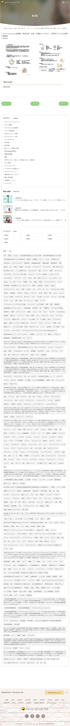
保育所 (30, 591)
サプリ (19, 506)
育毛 (53, 380)
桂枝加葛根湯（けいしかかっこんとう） (13, 308)
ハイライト (58, 440)
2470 (14, 281)
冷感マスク (12, 315)
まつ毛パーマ (7, 437)
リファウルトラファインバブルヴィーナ (41, 608)
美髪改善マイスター (45, 587)
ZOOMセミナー (7, 326)
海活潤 (27, 526)
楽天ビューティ (15, 354)
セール (22, 526)
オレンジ (62, 293)
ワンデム (21, 648)
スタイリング (60, 376)
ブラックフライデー (55, 396)
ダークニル (22, 662)
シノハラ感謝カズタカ (21, 270)
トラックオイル (33, 459)
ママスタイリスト (51, 459)
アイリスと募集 (55, 587)
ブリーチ (63, 444)
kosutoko (9, 569)
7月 (37, 319)
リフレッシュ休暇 (61, 487)
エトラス (47, 537)
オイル (5, 440)
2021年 (28, 239)
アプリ (24, 278)
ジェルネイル (29, 437)
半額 (14, 565)
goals (37, 494)
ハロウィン (6, 448)
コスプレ (13, 448)
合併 (59, 323)
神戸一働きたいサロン (9, 270)
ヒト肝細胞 (27, 380)
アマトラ (11, 440)
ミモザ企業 (21, 595)
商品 (16, 400)
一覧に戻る (35, 104)
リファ (40, 444)
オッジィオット (47, 498)
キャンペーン (40, 334)
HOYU (60, 502)
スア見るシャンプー (58, 569)
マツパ (45, 444)
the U (5, 569)
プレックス (53, 296)
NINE (56, 502)
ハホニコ (56, 293)
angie (58, 491)
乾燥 (45, 448)
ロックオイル (57, 452)
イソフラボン (11, 459)
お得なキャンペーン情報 (12, 133)
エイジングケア (61, 455)
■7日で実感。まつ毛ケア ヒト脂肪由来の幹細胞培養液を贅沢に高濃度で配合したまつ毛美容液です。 (26, 487)
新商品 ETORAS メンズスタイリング (12, 509)
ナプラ (40, 498)
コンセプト (15, 255)
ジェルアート (7, 498)
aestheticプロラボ (15, 319)
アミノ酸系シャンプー (42, 463)
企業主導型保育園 (8, 624)
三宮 (31, 281)
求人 (11, 266)
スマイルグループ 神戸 (11, 136)
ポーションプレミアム (15, 537)
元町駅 (22, 289)
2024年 (28, 235)
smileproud (33, 526)
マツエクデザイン (57, 319)
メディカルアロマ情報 (17, 326)
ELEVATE (47, 530)
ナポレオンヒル (27, 404)
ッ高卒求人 (19, 293)
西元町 (45, 293)
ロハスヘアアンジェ (28, 300)
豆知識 (22, 498)
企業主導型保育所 (38, 591)
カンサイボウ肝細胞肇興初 (38, 380)
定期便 (12, 526)
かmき (11, 502)
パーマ (61, 351)
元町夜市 (42, 494)
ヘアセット (6, 463)
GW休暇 (53, 487)
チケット (45, 311)
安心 (41, 308)
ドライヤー (15, 452)
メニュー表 (20, 437)
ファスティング (17, 278)
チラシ (62, 326)
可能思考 (13, 404)
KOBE (36, 541)
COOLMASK (6, 315)
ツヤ (47, 289)
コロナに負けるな (61, 311)
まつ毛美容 (42, 319)
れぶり (13, 541)
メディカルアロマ (9, 139)
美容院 (36, 300)
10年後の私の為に (49, 584)
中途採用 (15, 591)
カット (34, 289)
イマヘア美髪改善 (9, 130)
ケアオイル (6, 380)
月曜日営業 (44, 565)
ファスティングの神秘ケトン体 (21, 323)
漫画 (51, 304)
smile (5, 572)
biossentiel (45, 274)
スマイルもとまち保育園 (11, 128)
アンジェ (60, 281)
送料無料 (42, 506)
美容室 (9, 255)
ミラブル (6, 548)
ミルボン (41, 323)
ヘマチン (18, 459)
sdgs (18, 396)
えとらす (53, 537)
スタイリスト (42, 459)
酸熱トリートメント (42, 278)
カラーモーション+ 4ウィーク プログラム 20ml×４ (45, 533)
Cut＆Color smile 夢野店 (10, 151)
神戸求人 (57, 591)
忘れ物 (55, 429)
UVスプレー (29, 498)
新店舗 (54, 323)
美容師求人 (55, 576)
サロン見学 (27, 266)
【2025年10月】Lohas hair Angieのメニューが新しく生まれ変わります (44, 659)
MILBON (38, 580)
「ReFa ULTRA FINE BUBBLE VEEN (9, 608)
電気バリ (43, 518)
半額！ (30, 533)
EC (37, 506)
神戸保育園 (30, 620)
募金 (61, 576)
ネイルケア (56, 494)
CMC (19, 502)
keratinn (23, 635)
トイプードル (54, 351)
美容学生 (6, 293)
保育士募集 (6, 506)
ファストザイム (59, 315)
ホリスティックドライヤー (10, 347)
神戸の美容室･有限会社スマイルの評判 (52, 255)
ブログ (37, 354)
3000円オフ (6, 404)
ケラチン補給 (61, 296)
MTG (31, 448)
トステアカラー (7, 565)
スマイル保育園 (18, 440)
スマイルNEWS (8, 125)
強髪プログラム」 (59, 584)
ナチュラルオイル (14, 620)
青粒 (12, 463)
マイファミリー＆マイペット (12, 122)
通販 (24, 429)
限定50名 (50, 429)
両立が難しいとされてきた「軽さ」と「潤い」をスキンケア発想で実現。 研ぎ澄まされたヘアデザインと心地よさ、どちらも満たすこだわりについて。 (34, 514)
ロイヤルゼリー (52, 437)
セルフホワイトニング (10, 171)
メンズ (21, 545)
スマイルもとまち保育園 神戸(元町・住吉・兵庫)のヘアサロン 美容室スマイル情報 (28, 572)
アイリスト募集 (7, 591)
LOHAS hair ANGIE (8, 154)
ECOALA (18, 561)
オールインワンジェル (30, 545)
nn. (51, 376)
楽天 (5, 354)
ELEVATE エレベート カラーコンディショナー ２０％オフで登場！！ (19, 530)
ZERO (11, 548)
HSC (15, 502)
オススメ (63, 522)
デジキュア (50, 347)
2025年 (6, 235)
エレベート (53, 530)
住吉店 (32, 354)
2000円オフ (57, 400)
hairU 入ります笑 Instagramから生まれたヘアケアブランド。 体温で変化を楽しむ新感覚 (23, 522)
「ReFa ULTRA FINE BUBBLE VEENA (24, 608)
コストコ (15, 569)
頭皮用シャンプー (49, 502)
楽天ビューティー (31, 463)
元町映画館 (33, 351)
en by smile (7, 145)
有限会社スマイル (55, 259)
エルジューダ (34, 323)
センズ (17, 289)
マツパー (14, 437)
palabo (5, 396)
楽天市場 (22, 483)
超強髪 (48, 380)
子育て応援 (16, 624)
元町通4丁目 (46, 308)
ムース (18, 433)
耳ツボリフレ (24, 396)
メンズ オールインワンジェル (11, 545)
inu (23, 338)
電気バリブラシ (13, 384)
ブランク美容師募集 (48, 591)
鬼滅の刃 (50, 334)
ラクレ (61, 561)
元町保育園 (22, 620)
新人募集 (49, 326)
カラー (39, 289)
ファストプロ (7, 319)
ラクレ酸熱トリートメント (20, 580)
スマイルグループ (37, 266)
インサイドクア (30, 635)
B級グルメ (47, 541)
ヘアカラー (6, 444)
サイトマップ (63, 703)
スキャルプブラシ (8, 376)
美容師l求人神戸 (27, 491)
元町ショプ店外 (22, 591)
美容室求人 (6, 311)
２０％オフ (43, 429)
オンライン (27, 440)
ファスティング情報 (8, 296)
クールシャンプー (15, 494)
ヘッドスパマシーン (40, 569)
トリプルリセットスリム (29, 506)
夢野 (16, 300)
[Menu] (67, 2)
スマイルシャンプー (30, 400)
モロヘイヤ (17, 463)
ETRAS (41, 537)
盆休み (5, 433)
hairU (46, 522)
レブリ (18, 541)
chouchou (29, 311)
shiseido (35, 281)
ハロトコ (35, 311)
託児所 (26, 326)
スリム (43, 561)
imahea (5, 351)
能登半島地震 (7, 561)
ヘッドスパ (45, 270)
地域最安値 (29, 595)
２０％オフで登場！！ (22, 533)
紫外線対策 (20, 380)
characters (6, 266)
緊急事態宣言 (7, 338)
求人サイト (33, 376)
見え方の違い (41, 351)
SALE (11, 584)
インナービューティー (10, 165)
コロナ (33, 296)
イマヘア (19, 281)
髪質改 (26, 576)
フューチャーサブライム (49, 281)
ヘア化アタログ (14, 444)
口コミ (24, 569)
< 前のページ (6, 104)
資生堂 (40, 281)
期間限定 (48, 433)
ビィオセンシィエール (54, 274)
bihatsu (58, 537)
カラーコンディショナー (9, 533)
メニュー (43, 326)
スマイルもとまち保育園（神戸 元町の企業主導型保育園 (48, 620)
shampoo (10, 323)
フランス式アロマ (8, 278)
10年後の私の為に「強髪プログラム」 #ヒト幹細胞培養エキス (28, 584)
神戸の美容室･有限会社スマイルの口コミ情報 (31, 255)
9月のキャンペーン (34, 326)
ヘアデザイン (12, 433)
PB (19, 569)
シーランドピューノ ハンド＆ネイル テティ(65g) (14, 304)
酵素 (5, 459)
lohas (50, 491)
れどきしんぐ (57, 334)
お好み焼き (40, 285)
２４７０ (38, 274)
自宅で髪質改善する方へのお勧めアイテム (13, 576)
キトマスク (44, 437)
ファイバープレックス (54, 444)
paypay (51, 270)
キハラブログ (8, 183)
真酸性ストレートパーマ (9, 491)
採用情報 (35, 259)
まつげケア (34, 479)
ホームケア (51, 311)
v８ (34, 561)
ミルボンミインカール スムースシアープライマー (53, 580)
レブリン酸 (41, 576)
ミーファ (14, 429)
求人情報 (7, 142)
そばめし (53, 285)
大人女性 (29, 289)
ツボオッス (51, 440)
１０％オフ (39, 396)
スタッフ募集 (56, 326)
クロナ (32, 494)
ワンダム (28, 648)
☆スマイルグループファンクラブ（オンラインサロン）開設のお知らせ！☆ (39, 330)
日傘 (60, 429)
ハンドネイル (37, 437)
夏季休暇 (6, 502)
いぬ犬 (47, 351)
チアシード (25, 459)
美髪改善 (25, 281)
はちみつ (60, 437)
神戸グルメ (30, 541)
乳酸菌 (18, 635)
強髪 (40, 270)
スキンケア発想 (18, 518)
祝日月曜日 (61, 565)
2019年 (6, 242)
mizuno (27, 315)
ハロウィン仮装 (37, 448)
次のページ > (63, 104)
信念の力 (19, 404)
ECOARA (13, 561)
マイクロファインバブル (22, 448)
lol (10, 281)
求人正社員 (60, 463)
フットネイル (49, 494)
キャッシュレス (58, 270)
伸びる (49, 319)
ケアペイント (11, 396)
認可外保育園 (27, 308)
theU (62, 537)
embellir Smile (27, 263)
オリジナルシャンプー (51, 455)
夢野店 (20, 455)
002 (4, 541)
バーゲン (37, 429)
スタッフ (41, 259)
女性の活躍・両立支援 (43, 376)
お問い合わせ (7, 263)
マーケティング (19, 416)
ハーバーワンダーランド (38, 404)
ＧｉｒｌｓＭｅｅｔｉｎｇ (55, 278)
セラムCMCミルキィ (57, 498)
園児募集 (27, 587)
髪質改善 (32, 334)
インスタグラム (15, 498)
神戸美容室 (6, 285)
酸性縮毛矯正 (58, 479)
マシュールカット (47, 266)
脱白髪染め (6, 526)
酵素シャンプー (52, 463)
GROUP (57, 700)
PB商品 (38, 526)
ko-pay (63, 452)
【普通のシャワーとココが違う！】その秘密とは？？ (50, 545)
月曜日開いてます (53, 565)
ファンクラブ (7, 330)
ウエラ (60, 533)
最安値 (38, 561)
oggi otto (5, 323)
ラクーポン (50, 400)
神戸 (5, 255)
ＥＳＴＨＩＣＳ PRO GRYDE (19, 274)
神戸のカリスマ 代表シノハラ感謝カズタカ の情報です (20, 160)
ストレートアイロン (35, 455)
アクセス (47, 259)
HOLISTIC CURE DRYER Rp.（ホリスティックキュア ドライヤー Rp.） (32, 347)
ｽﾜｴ (37, 662)
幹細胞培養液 (26, 433)
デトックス (46, 296)
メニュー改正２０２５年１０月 (11, 662)
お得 (40, 311)
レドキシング (31, 274)
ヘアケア (21, 400)
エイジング (33, 433)
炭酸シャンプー (24, 494)
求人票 (40, 293)
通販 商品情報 (9, 177)
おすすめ (56, 522)
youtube (32, 315)
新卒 (5, 467)
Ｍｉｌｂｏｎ (48, 323)
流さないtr (13, 380)
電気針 (48, 518)
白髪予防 (25, 659)
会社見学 (21, 266)
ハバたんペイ (40, 502)
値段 (43, 455)
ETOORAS (36, 537)
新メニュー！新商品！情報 (12, 148)
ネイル (37, 315)
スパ (39, 433)
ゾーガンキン (31, 569)
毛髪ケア (24, 502)
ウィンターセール (33, 444)
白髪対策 (19, 659)
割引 (17, 526)
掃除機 (29, 561)
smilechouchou (43, 354)
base (30, 396)
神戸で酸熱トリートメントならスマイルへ (20, 285)
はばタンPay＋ (32, 502)
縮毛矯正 (19, 491)
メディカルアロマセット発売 (57, 289)
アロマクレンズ (18, 296)
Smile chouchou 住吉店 (36, 263)
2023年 (50, 235)
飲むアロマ (26, 296)
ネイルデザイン (44, 315)
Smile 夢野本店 (54, 263)
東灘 (21, 300)
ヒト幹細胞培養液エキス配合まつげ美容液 (13, 479)
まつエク (6, 300)
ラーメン (53, 541)
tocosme (19, 429)
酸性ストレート (7, 483)
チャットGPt (42, 479)
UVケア (35, 498)
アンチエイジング (60, 380)
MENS (43, 526)
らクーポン (6, 494)
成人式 (30, 278)
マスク (11, 300)
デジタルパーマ (59, 347)
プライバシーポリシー (17, 263)
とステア (49, 561)
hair (54, 491)
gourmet (41, 541)
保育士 (32, 587)
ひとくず (27, 351)
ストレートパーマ (8, 580)
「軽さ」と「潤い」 (8, 518)
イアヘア (24, 541)
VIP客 (47, 304)
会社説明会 (56, 304)
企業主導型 (34, 308)
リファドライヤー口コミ (33, 452)
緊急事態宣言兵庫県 (16, 338)
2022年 (6, 239)
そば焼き (47, 285)
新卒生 (15, 266)
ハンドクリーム (30, 304)
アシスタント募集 (8, 595)
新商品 (12, 311)
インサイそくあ (7, 648)
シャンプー (42, 300)
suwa (45, 662)
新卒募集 (48, 576)
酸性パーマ (15, 483)
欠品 (9, 541)
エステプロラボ (7, 274)
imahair (9, 351)
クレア (37, 518)
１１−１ (13, 635)
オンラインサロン (16, 330)
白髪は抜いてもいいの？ (9, 659)
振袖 (35, 278)
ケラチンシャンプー (20, 311)
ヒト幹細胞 (27, 479)
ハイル (50, 522)
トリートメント (20, 315)
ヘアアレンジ (60, 459)
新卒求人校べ (36, 491)
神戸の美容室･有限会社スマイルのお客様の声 (14, 259)
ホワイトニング (7, 452)
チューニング (7, 429)
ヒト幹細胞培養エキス (22, 565)
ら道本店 (6, 416)
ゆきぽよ (6, 281)
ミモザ (15, 595)
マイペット (29, 338)
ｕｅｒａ (6, 537)
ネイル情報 (7, 163)
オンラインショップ (36, 440)
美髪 (50, 293)
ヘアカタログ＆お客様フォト (12, 168)
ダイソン (24, 561)
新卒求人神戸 (44, 491)
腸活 (24, 463)
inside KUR (15, 648)
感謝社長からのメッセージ (12, 174)
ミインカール (31, 580)
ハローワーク (34, 293)
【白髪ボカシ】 (40, 530)
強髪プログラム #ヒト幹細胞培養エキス (13, 587)
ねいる (52, 315)
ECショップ (30, 429)
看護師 (37, 587)
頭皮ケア (6, 384)
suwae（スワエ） (31, 662)
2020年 (50, 239)
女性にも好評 (25, 509)
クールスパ (23, 319)
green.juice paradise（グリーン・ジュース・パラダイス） (16, 334)
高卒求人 (27, 293)
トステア (56, 561)
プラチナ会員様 (40, 304)
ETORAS (47, 506)
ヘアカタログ (23, 444)
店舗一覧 (29, 259)
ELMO (6, 157)
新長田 (33, 285)
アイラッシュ (62, 433)
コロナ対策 (39, 296)
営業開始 (26, 455)
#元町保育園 (6, 635)
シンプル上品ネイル (17, 351)
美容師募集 (12, 293)
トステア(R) (49, 569)
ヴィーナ (6, 620)
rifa (25, 376)
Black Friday (6, 584)
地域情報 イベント (10, 180)
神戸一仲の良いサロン (58, 266)
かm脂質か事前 (33, 576)
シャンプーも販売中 (28, 518)
